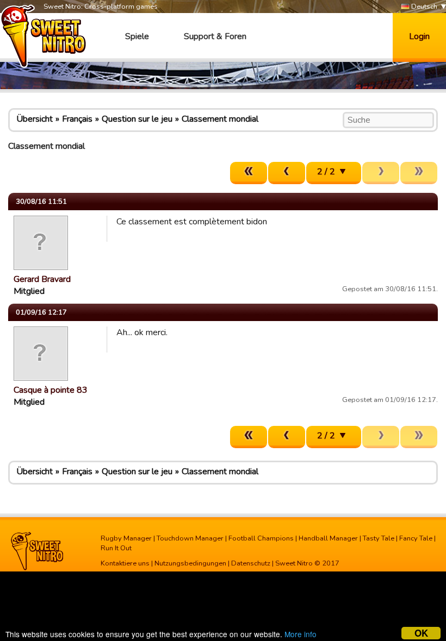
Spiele (137, 36)
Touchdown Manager (190, 538)
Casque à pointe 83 (51, 390)
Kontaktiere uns (125, 563)
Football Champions (261, 538)
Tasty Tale (378, 538)
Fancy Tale (415, 538)
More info (300, 634)
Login (419, 36)
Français (77, 119)
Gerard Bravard (42, 279)
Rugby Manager (126, 538)
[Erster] (248, 173)
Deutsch (423, 6)
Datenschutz (250, 563)
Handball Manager (328, 538)
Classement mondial (220, 119)
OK (421, 633)
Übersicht (34, 119)
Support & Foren (215, 36)
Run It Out (116, 548)
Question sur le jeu (137, 119)
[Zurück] (286, 173)
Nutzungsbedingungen (190, 563)
